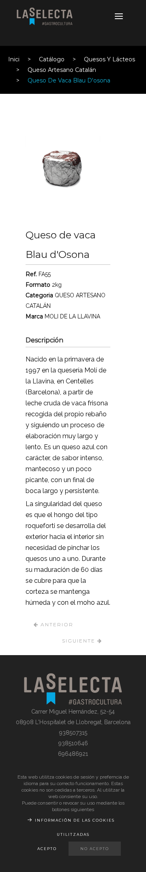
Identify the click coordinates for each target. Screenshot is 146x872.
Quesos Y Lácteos (109, 59)
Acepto (47, 848)
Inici (13, 59)
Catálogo (51, 59)
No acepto (94, 848)
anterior (56, 624)
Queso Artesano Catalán (62, 70)
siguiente (79, 641)
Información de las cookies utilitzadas (75, 827)
